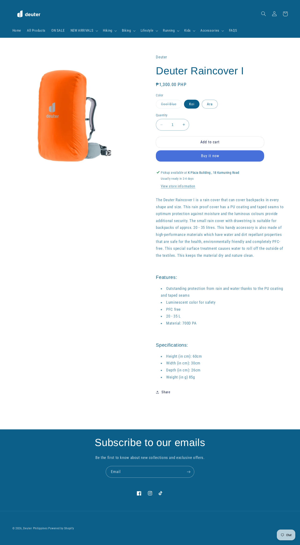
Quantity (161, 115)
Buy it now (210, 156)
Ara (210, 104)
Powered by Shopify (61, 528)
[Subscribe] (188, 471)
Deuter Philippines (35, 528)
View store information (178, 186)
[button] (84, 31)
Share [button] (165, 392)
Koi (191, 104)
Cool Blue (171, 105)
